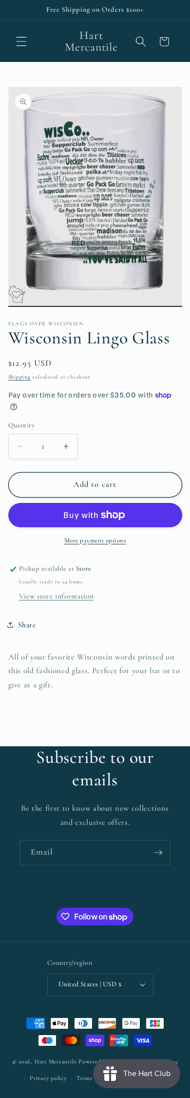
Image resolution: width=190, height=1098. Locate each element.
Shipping (19, 377)
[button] (21, 41)
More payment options (95, 540)
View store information (56, 596)
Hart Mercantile (56, 1061)
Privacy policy (48, 1078)
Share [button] (27, 624)
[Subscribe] (158, 852)
